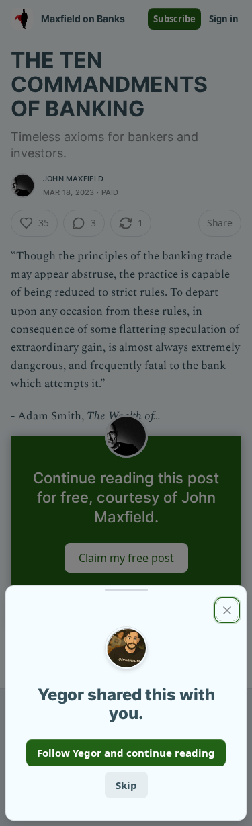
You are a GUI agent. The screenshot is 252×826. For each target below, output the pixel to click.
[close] (227, 610)
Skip (126, 785)
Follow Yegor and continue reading (126, 752)
